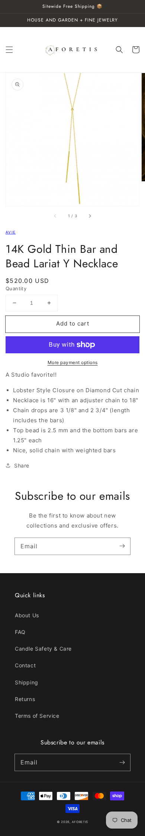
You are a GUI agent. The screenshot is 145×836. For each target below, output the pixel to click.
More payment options (73, 362)
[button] (9, 50)
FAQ (20, 632)
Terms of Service (37, 716)
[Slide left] (55, 216)
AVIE (11, 232)
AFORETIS (80, 822)
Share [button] (21, 465)
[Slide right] (89, 216)
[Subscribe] (122, 546)
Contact (25, 665)
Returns (25, 699)
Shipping (26, 682)
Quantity (16, 288)
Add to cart (72, 323)
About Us (27, 615)
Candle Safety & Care (43, 648)
